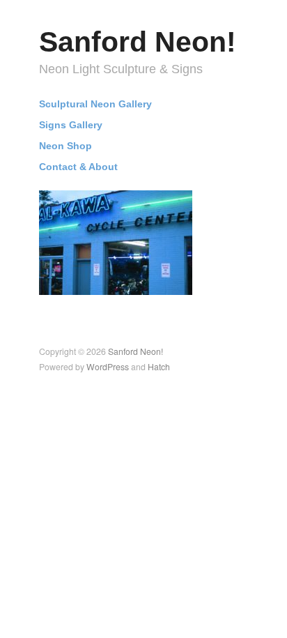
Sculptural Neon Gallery (95, 104)
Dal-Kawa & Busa (142, 280)
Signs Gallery (70, 125)
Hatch (159, 366)
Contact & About (78, 167)
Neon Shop (65, 146)
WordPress (107, 366)
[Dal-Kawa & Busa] (115, 241)
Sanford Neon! (137, 42)
